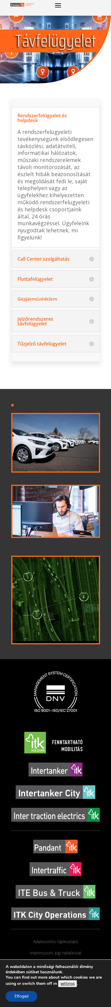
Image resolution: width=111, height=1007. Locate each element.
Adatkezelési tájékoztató (55, 941)
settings (67, 983)
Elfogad (21, 996)
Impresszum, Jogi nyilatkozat (55, 953)
